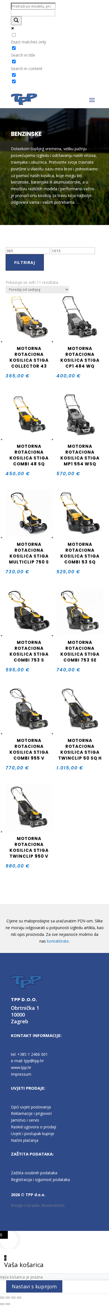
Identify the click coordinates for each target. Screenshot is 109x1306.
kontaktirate (58, 941)
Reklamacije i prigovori (31, 1113)
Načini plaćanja (24, 1140)
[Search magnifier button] (16, 20)
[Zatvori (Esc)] (19, 1297)
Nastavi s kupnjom (34, 1286)
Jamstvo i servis (25, 1120)
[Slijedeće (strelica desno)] (8, 1304)
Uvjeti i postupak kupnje (32, 1133)
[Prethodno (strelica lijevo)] (2, 1304)
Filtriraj (24, 262)
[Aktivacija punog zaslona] (8, 1297)
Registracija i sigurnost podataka (40, 1179)
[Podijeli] (13, 1297)
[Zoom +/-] (2, 1297)
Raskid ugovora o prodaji (33, 1126)
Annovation (53, 1205)
